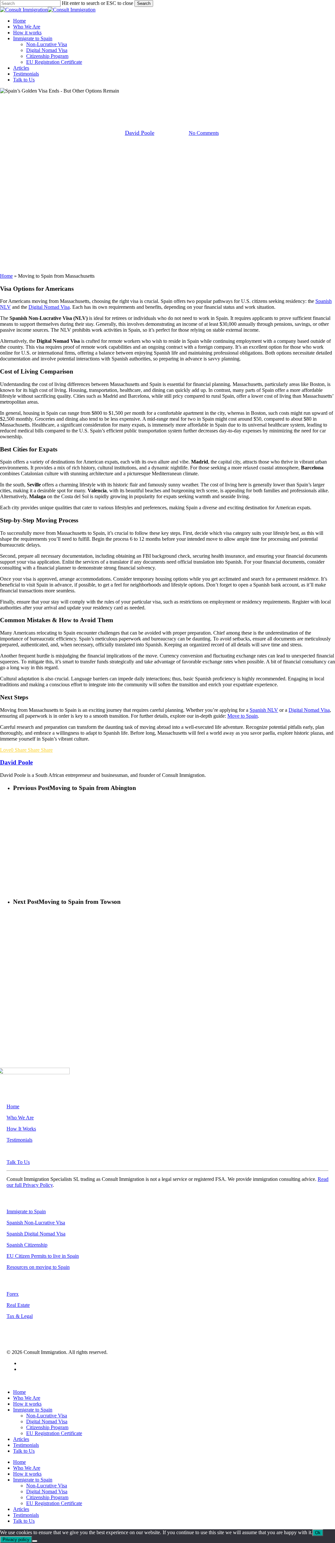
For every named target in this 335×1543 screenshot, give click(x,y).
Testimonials (19, 1140)
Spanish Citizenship (27, 1245)
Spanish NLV (264, 710)
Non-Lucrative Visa (188, 99)
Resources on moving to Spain (38, 1267)
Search (143, 3)
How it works (27, 1404)
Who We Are (20, 1117)
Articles (21, 1439)
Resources (277, 99)
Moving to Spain (142, 99)
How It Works (21, 1128)
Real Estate (18, 1305)
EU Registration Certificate (54, 1433)
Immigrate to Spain (26, 1211)
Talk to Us (24, 1451)
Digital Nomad (62, 99)
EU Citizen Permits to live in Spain (43, 1256)
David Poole (139, 133)
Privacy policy (16, 1539)
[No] (34, 1541)
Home (6, 276)
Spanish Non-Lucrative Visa (36, 1222)
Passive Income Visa (237, 99)
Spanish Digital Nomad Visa (36, 1233)
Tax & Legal (20, 1316)
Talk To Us (18, 1162)
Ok (318, 1532)
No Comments (204, 133)
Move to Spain (101, 99)
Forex (13, 1294)
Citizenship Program (47, 1427)
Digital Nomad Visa (49, 307)
